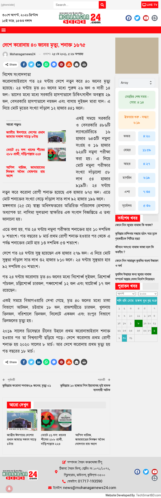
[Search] (102, 5)
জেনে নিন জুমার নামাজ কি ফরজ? (134, 225)
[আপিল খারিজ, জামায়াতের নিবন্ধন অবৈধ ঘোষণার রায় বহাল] (57, 172)
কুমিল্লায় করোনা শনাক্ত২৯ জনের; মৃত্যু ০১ (27, 385)
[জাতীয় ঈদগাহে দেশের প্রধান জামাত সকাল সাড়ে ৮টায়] (57, 137)
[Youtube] (146, 18)
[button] (3, 29)
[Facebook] (128, 18)
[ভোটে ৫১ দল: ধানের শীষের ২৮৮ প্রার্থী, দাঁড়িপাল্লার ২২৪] (57, 154)
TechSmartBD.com (148, 495)
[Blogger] (154, 18)
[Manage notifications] (9, 488)
